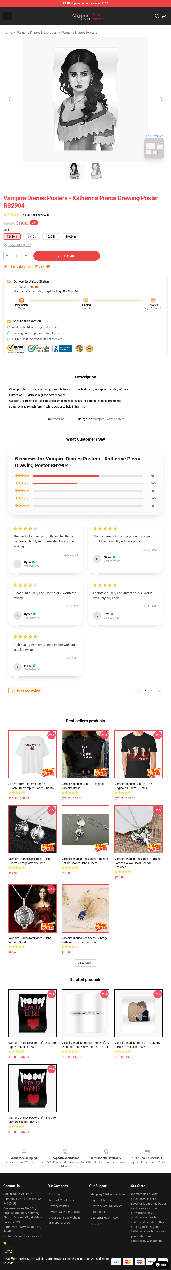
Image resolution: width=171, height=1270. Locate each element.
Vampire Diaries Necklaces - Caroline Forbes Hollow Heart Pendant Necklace (137, 863)
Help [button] (163, 1264)
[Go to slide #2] (96, 171)
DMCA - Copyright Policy (64, 1211)
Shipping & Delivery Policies (108, 1194)
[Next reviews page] (159, 691)
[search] (156, 15)
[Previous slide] (9, 99)
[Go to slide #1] (75, 171)
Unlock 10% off (8, 1251)
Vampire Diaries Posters (79, 32)
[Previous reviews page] (138, 691)
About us (54, 1194)
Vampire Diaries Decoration (37, 32)
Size (6, 229)
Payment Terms (101, 1200)
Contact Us (98, 1211)
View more (86, 963)
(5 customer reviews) (35, 214)
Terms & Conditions (61, 1200)
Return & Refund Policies (106, 1206)
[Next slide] (161, 99)
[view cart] (163, 15)
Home (7, 32)
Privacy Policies (59, 1206)
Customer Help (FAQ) (104, 1217)
